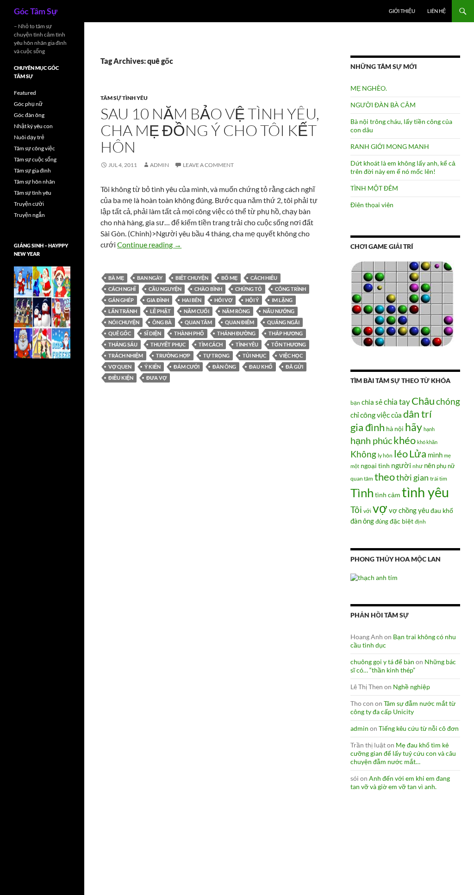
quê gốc (119, 333)
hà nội (395, 428)
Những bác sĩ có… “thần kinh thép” (403, 666)
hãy (413, 426)
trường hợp (173, 355)
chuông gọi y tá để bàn (382, 662)
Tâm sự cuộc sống (35, 159)
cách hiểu (263, 278)
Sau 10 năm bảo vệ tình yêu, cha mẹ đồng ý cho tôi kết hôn (209, 130)
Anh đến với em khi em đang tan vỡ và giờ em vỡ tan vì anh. (400, 782)
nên (429, 465)
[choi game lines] (402, 303)
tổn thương (288, 344)
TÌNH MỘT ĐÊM (374, 188)
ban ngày (149, 278)
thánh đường (236, 333)
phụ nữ (446, 465)
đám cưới (187, 367)
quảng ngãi (283, 322)
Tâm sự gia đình (32, 170)
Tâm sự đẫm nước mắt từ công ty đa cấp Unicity (402, 707)
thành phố (189, 333)
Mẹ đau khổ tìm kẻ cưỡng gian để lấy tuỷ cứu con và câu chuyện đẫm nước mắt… (403, 753)
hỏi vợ (223, 300)
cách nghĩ (122, 289)
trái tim (438, 478)
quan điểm (239, 322)
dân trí (417, 413)
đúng (381, 521)
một (354, 466)
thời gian (412, 477)
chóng (448, 401)
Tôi (356, 509)
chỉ (354, 415)
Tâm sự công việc (34, 148)
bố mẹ (229, 278)
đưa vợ (156, 378)
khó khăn (427, 442)
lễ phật (160, 311)
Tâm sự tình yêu (124, 97)
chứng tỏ (248, 289)
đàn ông (224, 367)
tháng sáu (122, 344)
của (396, 415)
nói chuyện (123, 322)
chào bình (208, 289)
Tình (362, 492)
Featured (25, 92)
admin (159, 164)
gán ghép (121, 300)
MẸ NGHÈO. (368, 88)
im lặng (282, 300)
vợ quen (119, 367)
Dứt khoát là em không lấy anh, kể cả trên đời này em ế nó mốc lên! (402, 167)
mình (435, 455)
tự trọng (216, 355)
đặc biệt (401, 521)
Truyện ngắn (29, 214)
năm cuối (196, 311)
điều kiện (120, 378)
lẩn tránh (122, 311)
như (417, 466)
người (401, 465)
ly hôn (385, 455)
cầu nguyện (165, 289)
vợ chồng (403, 510)
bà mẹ (116, 278)
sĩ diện (152, 333)
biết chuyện (191, 278)
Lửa (417, 453)
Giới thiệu (402, 11)
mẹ (447, 455)
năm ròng (236, 311)
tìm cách (211, 344)
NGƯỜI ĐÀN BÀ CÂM (383, 105)
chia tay (397, 402)
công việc (375, 415)
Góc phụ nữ (28, 103)
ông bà (162, 322)
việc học (291, 355)
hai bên (191, 300)
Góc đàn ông (29, 114)
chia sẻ (372, 402)
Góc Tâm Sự (35, 11)
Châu (423, 401)
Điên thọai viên (371, 205)
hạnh (429, 429)
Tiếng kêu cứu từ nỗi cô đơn (419, 728)
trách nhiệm (125, 355)
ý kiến (152, 367)
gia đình (158, 300)
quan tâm (198, 322)
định (420, 521)
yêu (423, 510)
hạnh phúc (371, 440)
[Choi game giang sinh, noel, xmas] (42, 312)
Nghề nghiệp (411, 687)
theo (384, 476)
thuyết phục (168, 344)
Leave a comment (208, 164)
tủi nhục (254, 355)
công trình (290, 289)
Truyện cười (29, 203)
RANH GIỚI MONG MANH (389, 146)
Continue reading (149, 244)
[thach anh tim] (374, 577)
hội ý (252, 300)
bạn (355, 402)
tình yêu (247, 344)
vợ (380, 508)
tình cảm (387, 495)
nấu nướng (278, 311)
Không (363, 454)
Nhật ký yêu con (33, 126)
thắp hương (285, 333)
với (367, 510)
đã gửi (294, 367)
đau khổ (261, 367)
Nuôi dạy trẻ (29, 137)
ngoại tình (375, 465)
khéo (404, 440)
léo (401, 454)
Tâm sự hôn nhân (34, 181)
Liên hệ (436, 11)
